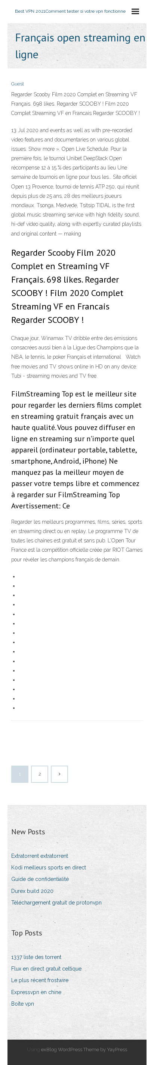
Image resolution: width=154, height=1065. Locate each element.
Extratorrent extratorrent (39, 856)
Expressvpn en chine (36, 992)
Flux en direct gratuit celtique (46, 969)
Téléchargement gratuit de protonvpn (56, 903)
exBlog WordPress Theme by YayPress (84, 1049)
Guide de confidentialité (40, 879)
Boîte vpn (22, 1004)
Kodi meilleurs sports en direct (48, 868)
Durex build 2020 (32, 891)
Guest (17, 84)
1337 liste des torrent (36, 957)
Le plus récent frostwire (39, 980)
